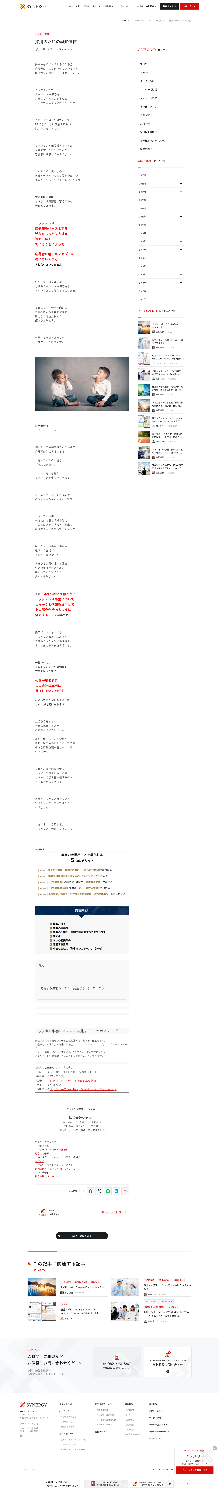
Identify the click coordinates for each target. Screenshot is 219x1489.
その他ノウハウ (148, 106)
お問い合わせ (189, 6)
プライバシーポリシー (158, 1469)
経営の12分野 (42, 1153)
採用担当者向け (148, 132)
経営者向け (146, 149)
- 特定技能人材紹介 (67, 1416)
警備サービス (101, 1431)
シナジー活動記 (148, 89)
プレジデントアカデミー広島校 (51, 1149)
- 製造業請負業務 (66, 1426)
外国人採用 (146, 115)
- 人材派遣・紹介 (66, 1421)
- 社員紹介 (129, 1429)
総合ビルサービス (103, 1403)
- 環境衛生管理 (101, 1409)
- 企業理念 (129, 1419)
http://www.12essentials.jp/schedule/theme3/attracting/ (83, 1089)
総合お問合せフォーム (47, 1176)
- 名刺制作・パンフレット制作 (72, 1449)
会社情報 (129, 1403)
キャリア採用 (147, 81)
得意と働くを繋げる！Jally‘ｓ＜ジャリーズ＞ (59, 1168)
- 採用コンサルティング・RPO (72, 1439)
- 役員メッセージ (132, 1434)
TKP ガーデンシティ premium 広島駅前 (73, 1080)
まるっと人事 (65, 1403)
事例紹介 (153, 1403)
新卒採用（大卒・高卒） (153, 140)
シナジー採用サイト (158, 1424)
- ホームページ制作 (67, 1444)
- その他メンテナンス (104, 1424)
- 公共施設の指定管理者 (105, 1419)
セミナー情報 (155, 1417)
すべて (143, 64)
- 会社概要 (129, 1409)
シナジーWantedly (157, 1431)
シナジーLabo (155, 1410)
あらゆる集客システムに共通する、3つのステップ (73, 988)
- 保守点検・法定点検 (104, 1414)
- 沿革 (127, 1414)
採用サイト (168, 6)
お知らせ (145, 72)
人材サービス (65, 1410)
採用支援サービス (67, 1433)
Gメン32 (39, 1161)
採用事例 (145, 123)
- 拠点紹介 (129, 1424)
